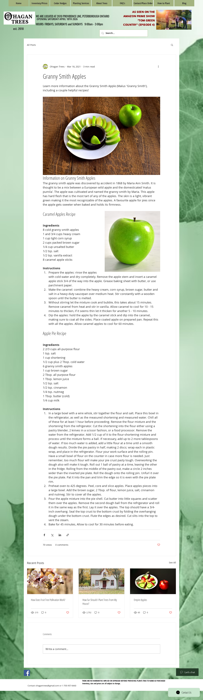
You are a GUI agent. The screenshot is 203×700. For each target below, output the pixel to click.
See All (172, 562)
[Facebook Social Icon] (27, 673)
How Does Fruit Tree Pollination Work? (48, 600)
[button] (172, 45)
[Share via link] (67, 534)
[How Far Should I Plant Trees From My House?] (101, 581)
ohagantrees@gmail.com (47, 685)
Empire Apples (140, 600)
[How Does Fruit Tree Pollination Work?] (50, 581)
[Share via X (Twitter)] (52, 534)
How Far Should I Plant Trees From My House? (99, 601)
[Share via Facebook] (44, 534)
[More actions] (158, 66)
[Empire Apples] (153, 581)
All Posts (31, 44)
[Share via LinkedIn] (59, 534)
